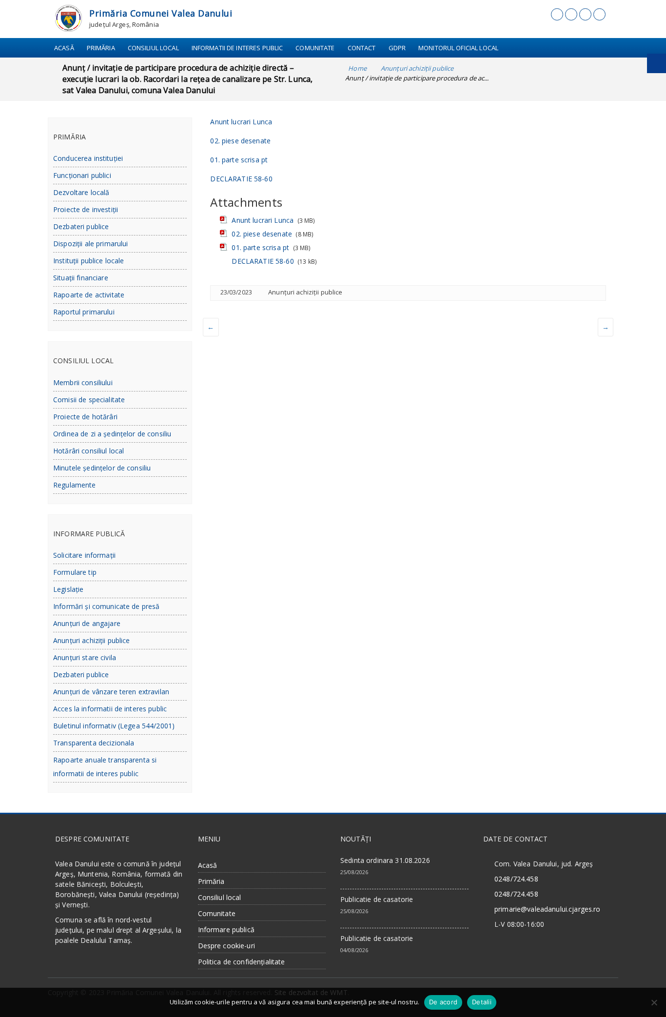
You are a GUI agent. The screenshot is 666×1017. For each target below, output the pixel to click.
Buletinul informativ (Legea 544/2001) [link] (114, 725)
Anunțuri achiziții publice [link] (305, 292)
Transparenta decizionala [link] (93, 742)
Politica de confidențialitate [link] (241, 961)
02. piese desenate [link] (240, 140)
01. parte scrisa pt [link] (239, 159)
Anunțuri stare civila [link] (84, 657)
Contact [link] (362, 47)
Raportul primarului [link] (84, 311)
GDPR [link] (397, 47)
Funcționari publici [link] (82, 175)
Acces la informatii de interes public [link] (110, 708)
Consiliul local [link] (153, 47)
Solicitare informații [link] (84, 555)
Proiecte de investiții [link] (85, 209)
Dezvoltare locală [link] (81, 192)
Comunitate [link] (314, 47)
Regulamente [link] (74, 484)
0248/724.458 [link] (516, 878)
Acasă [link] (64, 47)
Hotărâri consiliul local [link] (88, 450)
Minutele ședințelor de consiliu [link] (102, 467)
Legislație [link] (68, 589)
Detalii (481, 1002)
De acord (443, 1002)
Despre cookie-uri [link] (226, 945)
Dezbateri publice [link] (81, 226)
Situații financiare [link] (80, 277)
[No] (654, 1002)
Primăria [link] (101, 47)
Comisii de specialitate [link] (89, 399)
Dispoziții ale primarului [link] (90, 243)
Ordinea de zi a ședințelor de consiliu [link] (112, 433)
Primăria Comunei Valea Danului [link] (160, 13)
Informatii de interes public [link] (237, 47)
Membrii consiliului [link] (83, 382)
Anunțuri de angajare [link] (86, 623)
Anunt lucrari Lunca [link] (241, 121)
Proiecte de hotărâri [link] (85, 416)
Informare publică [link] (226, 929)
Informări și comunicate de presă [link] (106, 606)
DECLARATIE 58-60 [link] (241, 178)
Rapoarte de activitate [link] (88, 294)
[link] (68, 17)
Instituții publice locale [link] (88, 260)
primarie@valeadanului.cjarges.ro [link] (547, 909)
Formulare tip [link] (75, 572)
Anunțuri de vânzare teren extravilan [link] (111, 691)
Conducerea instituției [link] (88, 158)
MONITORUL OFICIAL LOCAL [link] (458, 47)
